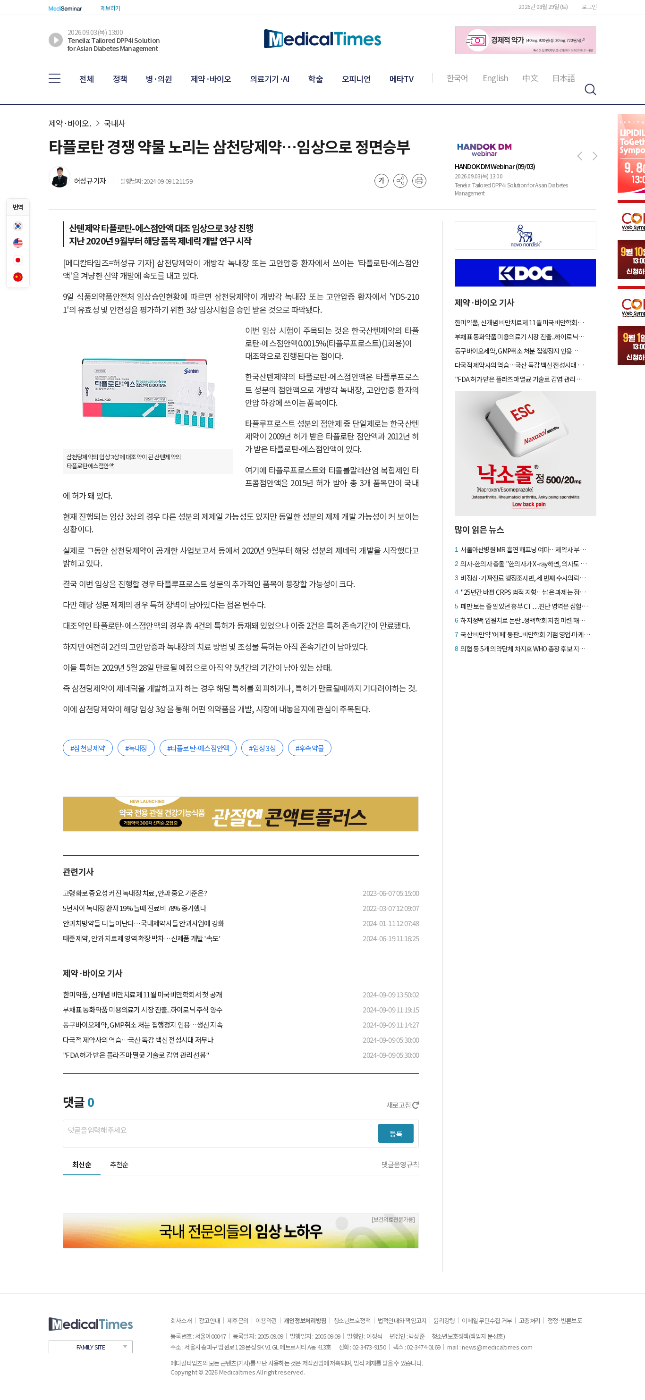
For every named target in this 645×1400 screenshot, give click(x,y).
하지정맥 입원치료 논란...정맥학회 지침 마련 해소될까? (525, 620)
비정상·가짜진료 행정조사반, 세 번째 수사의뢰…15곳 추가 (525, 577)
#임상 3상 (262, 748)
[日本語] (18, 260)
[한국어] (18, 226)
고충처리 (529, 1320)
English (496, 78)
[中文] (18, 277)
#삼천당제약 (87, 748)
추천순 (119, 1164)
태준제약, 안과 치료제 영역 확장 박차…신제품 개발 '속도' (142, 938)
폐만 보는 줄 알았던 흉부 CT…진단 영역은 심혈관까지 (525, 606)
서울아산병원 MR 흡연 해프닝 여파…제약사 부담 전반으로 (525, 549)
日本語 (563, 78)
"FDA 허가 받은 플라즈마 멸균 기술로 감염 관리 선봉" (136, 1055)
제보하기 (110, 8)
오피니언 (356, 78)
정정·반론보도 (564, 1320)
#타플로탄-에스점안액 (198, 748)
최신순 (81, 1164)
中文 (530, 78)
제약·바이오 (211, 78)
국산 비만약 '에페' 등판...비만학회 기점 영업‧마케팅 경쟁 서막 (525, 634)
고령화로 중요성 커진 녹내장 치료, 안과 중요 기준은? (135, 893)
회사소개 (181, 1320)
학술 (315, 78)
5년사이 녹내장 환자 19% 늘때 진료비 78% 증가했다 (134, 908)
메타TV (401, 78)
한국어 (457, 78)
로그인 (589, 6)
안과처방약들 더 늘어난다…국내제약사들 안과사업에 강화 (143, 923)
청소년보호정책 (352, 1320)
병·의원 (159, 78)
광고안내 (209, 1320)
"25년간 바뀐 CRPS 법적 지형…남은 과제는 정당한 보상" (525, 592)
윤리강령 (444, 1320)
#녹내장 (136, 748)
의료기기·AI (270, 78)
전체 (86, 78)
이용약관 (266, 1320)
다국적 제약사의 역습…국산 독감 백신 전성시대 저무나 (138, 1040)
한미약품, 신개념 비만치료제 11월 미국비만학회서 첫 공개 (142, 994)
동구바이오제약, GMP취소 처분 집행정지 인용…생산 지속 (143, 1024)
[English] (18, 243)
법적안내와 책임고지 (402, 1320)
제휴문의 (237, 1320)
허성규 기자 (90, 181)
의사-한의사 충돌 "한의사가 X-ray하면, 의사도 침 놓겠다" (525, 563)
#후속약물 (310, 748)
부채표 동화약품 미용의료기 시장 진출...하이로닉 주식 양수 (142, 1009)
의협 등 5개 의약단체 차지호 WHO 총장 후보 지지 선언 (525, 648)
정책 (120, 78)
